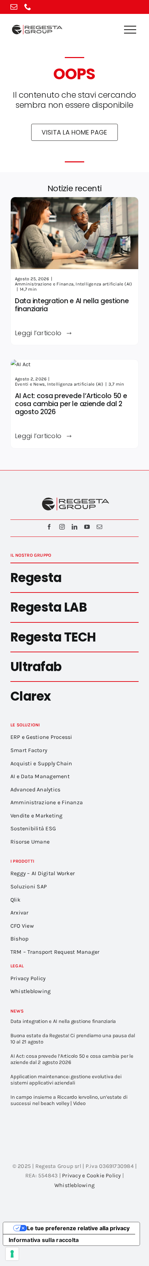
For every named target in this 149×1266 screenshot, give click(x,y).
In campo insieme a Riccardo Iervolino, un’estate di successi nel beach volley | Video (69, 1100)
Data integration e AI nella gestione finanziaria (72, 305)
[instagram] (62, 527)
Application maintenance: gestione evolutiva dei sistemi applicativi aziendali (65, 1079)
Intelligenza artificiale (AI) (104, 284)
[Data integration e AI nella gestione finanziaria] (74, 202)
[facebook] (49, 527)
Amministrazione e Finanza (44, 284)
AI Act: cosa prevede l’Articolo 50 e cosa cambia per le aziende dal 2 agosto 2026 (71, 404)
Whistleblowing (74, 1185)
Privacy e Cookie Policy (91, 1175)
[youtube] (87, 527)
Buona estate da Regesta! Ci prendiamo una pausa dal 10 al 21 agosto (72, 1038)
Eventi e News (30, 384)
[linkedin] (74, 527)
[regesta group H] (36, 26)
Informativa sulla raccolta (44, 1239)
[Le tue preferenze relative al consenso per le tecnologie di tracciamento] (12, 1253)
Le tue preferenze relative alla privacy (78, 1228)
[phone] (27, 6)
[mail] (13, 6)
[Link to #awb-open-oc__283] (130, 29)
